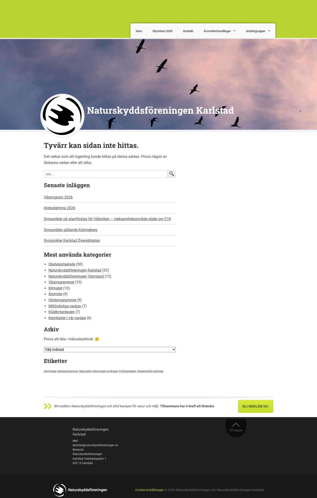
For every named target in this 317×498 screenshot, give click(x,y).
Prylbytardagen (127, 371)
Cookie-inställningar (149, 490)
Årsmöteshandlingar (217, 31)
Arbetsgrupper (255, 31)
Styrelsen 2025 (162, 31)
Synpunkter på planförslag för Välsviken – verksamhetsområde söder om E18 (107, 219)
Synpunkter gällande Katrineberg (70, 230)
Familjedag (50, 371)
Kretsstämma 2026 (59, 208)
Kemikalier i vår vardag (67, 318)
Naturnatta (85, 371)
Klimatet (55, 288)
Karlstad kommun (68, 371)
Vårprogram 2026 (58, 197)
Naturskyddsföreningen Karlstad (160, 110)
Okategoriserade (62, 264)
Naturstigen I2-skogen (105, 371)
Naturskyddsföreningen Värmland (76, 276)
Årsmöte (55, 294)
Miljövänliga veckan (65, 306)
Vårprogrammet (61, 282)
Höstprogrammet (62, 300)
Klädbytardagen (61, 312)
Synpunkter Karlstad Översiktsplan (72, 240)
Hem (139, 31)
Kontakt (188, 31)
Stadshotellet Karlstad (150, 371)
